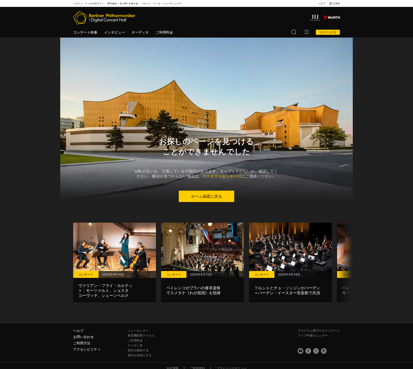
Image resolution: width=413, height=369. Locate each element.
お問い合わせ (83, 337)
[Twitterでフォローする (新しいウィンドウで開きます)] (316, 351)
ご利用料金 (164, 32)
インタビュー (114, 32)
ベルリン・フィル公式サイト (88, 3)
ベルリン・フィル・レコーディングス (162, 3)
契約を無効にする (140, 355)
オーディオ (140, 32)
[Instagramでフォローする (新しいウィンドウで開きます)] (324, 351)
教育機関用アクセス (141, 335)
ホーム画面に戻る (206, 196)
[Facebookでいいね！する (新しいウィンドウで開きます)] (308, 351)
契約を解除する (138, 350)
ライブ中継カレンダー (313, 335)
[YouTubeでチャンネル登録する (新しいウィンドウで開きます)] (300, 351)
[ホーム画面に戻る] (104, 17)
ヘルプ (321, 3)
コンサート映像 (85, 32)
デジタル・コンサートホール (122, 3)
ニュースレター (138, 330)
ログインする (327, 32)
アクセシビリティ (87, 349)
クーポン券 (135, 345)
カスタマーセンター (219, 176)
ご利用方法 (81, 343)
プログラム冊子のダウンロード (319, 330)
